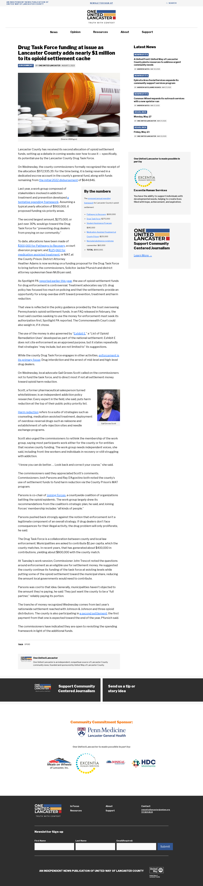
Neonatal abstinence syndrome (100, 241)
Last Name (81, 840)
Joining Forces (56, 495)
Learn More (143, 255)
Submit (165, 846)
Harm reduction (28, 412)
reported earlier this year (55, 281)
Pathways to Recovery (96, 214)
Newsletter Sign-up (101, 3)
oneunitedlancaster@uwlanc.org (155, 810)
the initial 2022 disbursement (58, 180)
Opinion (75, 32)
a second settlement (93, 613)
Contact (145, 806)
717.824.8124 (147, 812)
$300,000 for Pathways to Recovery (41, 245)
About (125, 32)
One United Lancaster (49, 66)
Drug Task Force (94, 219)
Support (147, 32)
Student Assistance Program (99, 223)
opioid (27, 644)
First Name (40, 840)
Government (26, 65)
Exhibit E (79, 333)
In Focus (74, 806)
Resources (100, 32)
